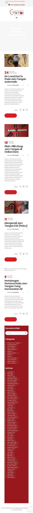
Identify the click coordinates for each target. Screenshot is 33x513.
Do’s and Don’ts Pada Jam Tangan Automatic (15, 79)
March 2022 (10, 440)
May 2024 (10, 409)
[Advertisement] (16, 492)
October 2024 (11, 400)
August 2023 (11, 419)
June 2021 (10, 452)
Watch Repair (11, 361)
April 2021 (9, 455)
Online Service (11, 349)
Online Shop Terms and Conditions (23, 508)
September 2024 (12, 402)
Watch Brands (11, 359)
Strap (9, 356)
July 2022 (10, 434)
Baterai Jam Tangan (13, 343)
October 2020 (11, 466)
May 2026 (10, 373)
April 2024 (10, 410)
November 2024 (12, 399)
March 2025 (10, 392)
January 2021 (11, 461)
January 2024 (11, 415)
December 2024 (12, 397)
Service (9, 354)
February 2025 (11, 394)
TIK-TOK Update (12, 358)
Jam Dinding (11, 346)
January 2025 (11, 395)
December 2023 (12, 417)
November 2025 (12, 380)
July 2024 (10, 405)
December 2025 (12, 378)
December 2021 (11, 442)
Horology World (11, 344)
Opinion (9, 351)
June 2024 (10, 407)
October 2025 (11, 382)
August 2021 (10, 449)
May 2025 (10, 390)
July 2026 (10, 372)
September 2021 (12, 447)
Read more (11, 115)
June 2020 (10, 472)
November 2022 (12, 427)
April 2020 (10, 476)
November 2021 (11, 444)
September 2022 (12, 430)
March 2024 (10, 412)
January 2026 (11, 377)
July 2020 (10, 471)
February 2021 (11, 459)
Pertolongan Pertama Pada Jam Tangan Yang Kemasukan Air (15, 284)
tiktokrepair (15, 85)
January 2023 (11, 424)
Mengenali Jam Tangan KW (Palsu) (15, 224)
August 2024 (11, 404)
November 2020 (12, 464)
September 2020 (12, 467)
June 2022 (10, 435)
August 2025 (11, 385)
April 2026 (10, 375)
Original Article (11, 353)
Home (12, 44)
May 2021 (9, 454)
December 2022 (12, 425)
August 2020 (11, 469)
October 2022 (11, 429)
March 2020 (10, 477)
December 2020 (12, 462)
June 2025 (10, 389)
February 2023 (11, 422)
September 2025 (12, 383)
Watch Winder (11, 363)
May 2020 (10, 474)
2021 (18, 44)
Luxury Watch (11, 348)
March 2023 (10, 420)
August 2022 (11, 432)
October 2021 (11, 445)
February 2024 (11, 414)
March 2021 (10, 457)
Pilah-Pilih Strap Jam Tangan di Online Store (13, 149)
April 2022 (10, 439)
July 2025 (10, 387)
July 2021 (9, 451)
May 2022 (10, 437)
